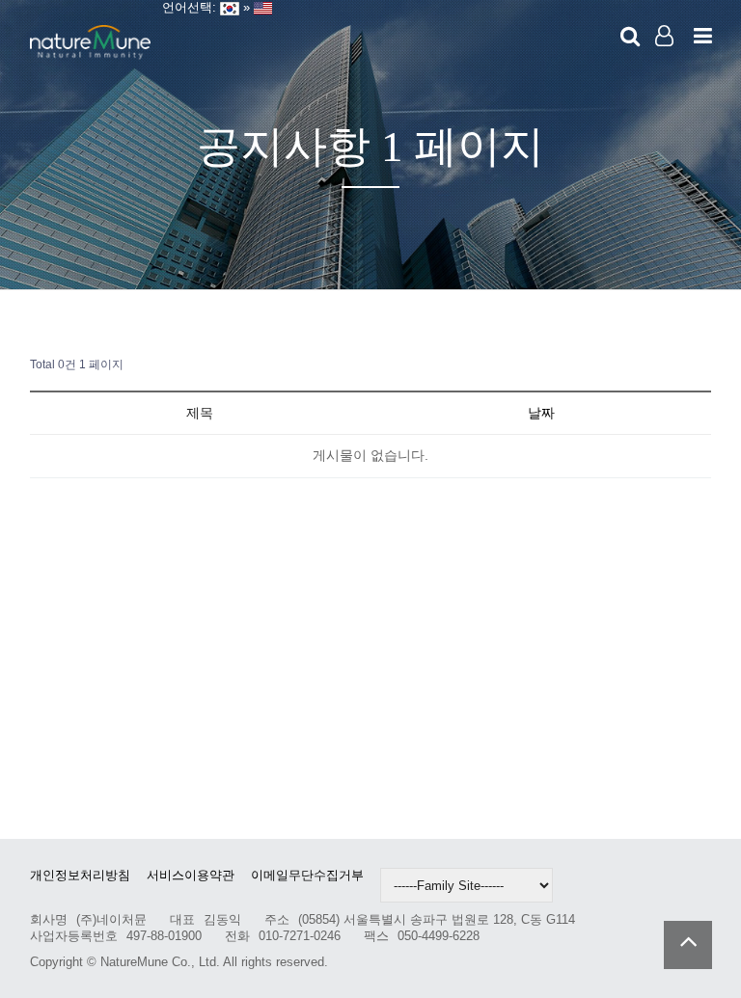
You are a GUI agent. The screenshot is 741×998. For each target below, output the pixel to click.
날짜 (541, 412)
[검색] (630, 36)
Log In (665, 67)
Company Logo (90, 43)
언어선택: (185, 7)
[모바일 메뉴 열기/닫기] (703, 36)
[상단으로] (688, 945)
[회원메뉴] (664, 36)
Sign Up (665, 68)
